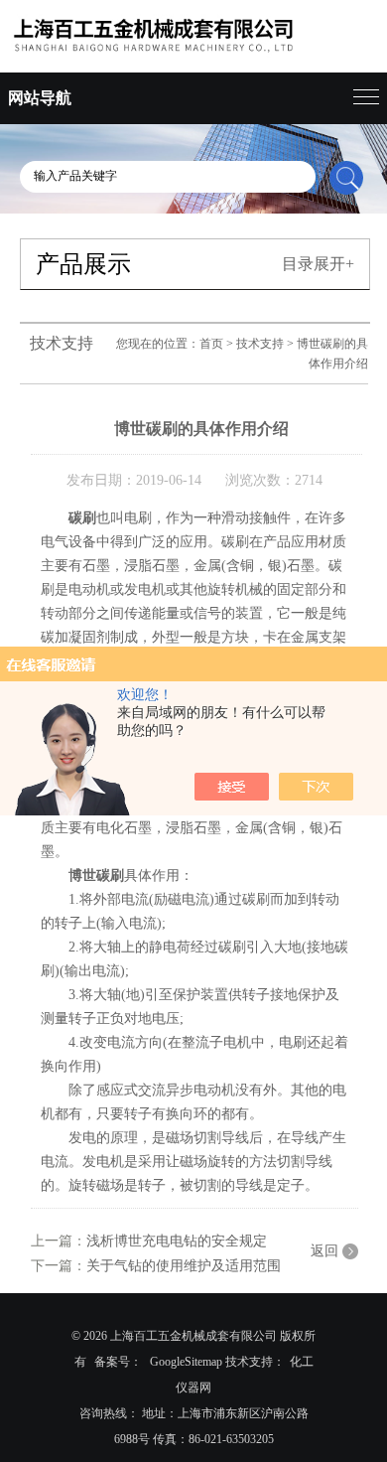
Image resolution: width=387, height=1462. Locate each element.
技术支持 (260, 344)
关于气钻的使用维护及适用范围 (183, 1265)
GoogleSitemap (186, 1362)
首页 (211, 344)
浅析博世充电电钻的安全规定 (176, 1241)
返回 (324, 1250)
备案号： (118, 1362)
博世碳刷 (96, 875)
